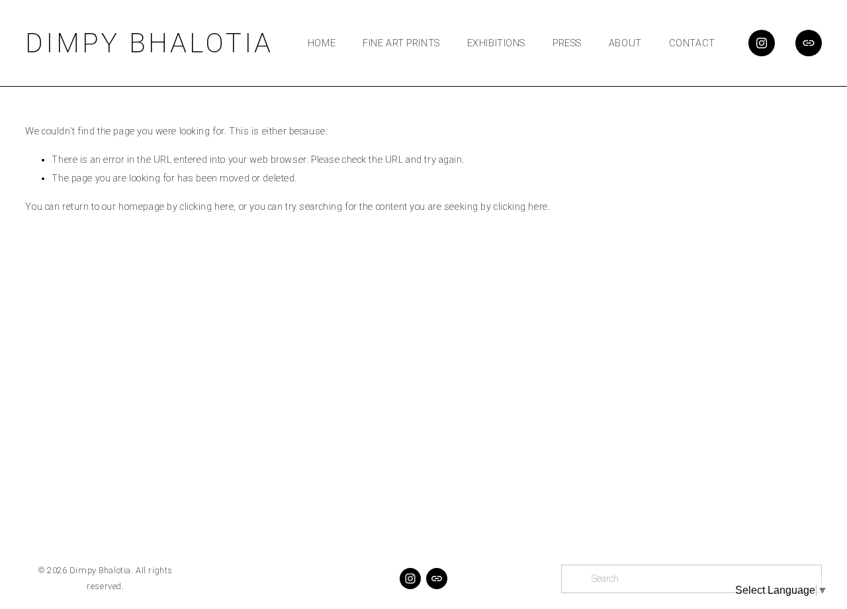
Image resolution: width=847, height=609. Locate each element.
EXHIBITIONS (496, 43)
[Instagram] (761, 43)
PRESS (567, 43)
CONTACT (692, 43)
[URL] (808, 43)
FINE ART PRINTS (401, 43)
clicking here (207, 206)
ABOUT (625, 43)
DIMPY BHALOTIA (149, 43)
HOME (321, 43)
